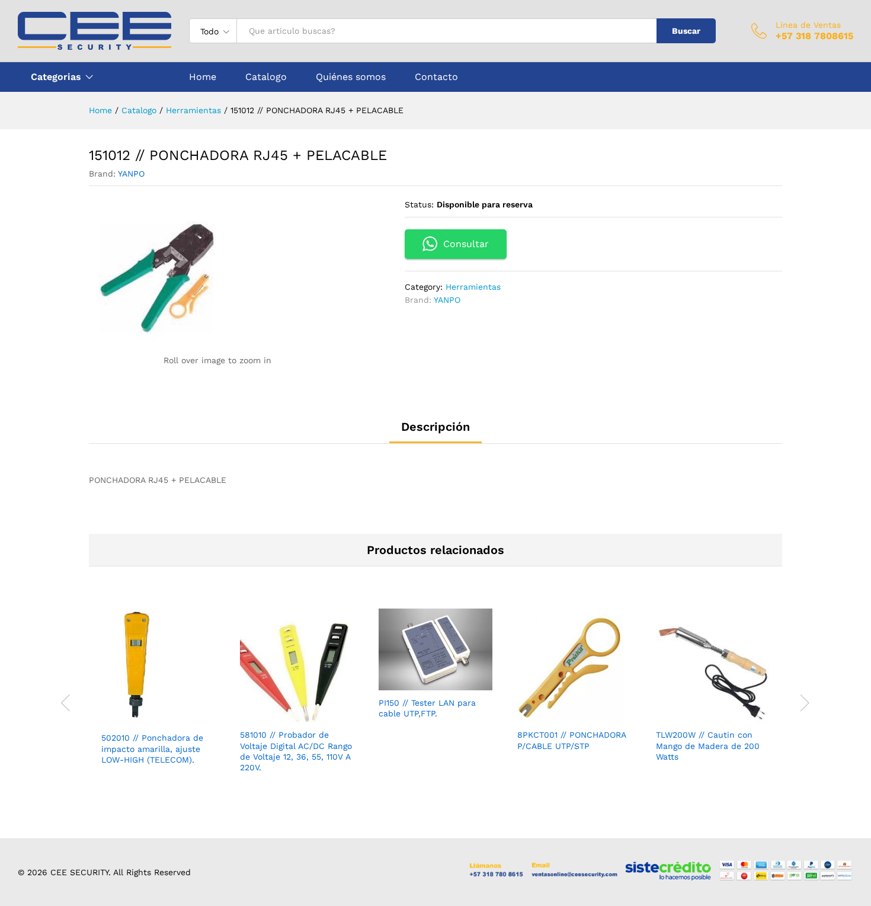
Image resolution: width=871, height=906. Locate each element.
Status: (419, 204)
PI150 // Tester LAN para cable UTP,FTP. (427, 708)
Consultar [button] (466, 243)
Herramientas (473, 287)
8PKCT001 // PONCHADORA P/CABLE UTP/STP (571, 740)
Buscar (686, 31)
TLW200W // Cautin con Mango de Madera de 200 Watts (708, 745)
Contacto (436, 77)
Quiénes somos (351, 77)
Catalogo (266, 77)
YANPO (131, 173)
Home (202, 77)
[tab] (435, 432)
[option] (158, 697)
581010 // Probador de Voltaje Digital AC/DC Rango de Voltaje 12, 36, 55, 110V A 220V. (296, 751)
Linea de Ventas (808, 25)
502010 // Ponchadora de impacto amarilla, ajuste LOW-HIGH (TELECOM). (152, 748)
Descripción (435, 427)
